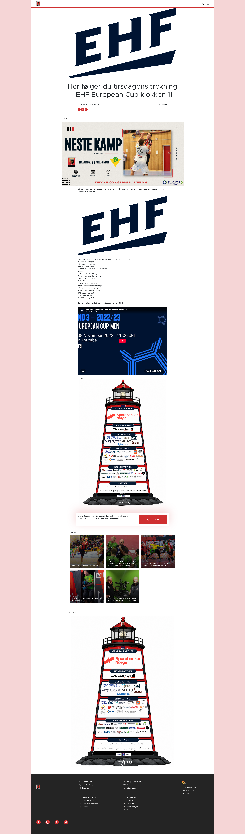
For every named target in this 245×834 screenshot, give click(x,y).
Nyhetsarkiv (131, 797)
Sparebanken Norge (90, 803)
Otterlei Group (88, 800)
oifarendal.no (131, 788)
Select (85, 807)
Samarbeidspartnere (90, 797)
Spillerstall (130, 803)
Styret (128, 810)
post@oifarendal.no (133, 782)
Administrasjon (132, 807)
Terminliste (130, 800)
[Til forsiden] (38, 3)
